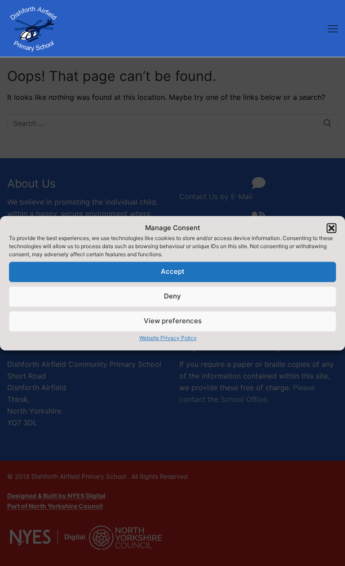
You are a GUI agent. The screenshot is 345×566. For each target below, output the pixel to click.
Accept (173, 271)
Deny (172, 296)
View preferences (173, 321)
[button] (331, 227)
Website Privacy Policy (168, 337)
